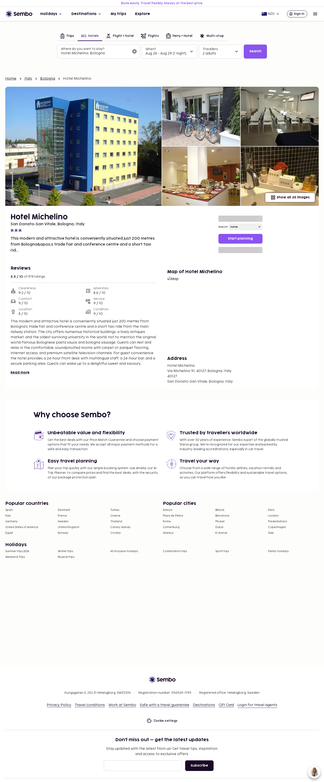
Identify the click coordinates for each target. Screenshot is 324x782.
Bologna (47, 79)
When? (150, 49)
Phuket (220, 521)
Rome (167, 521)
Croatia (115, 533)
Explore (142, 14)
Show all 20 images (293, 197)
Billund (219, 510)
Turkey (114, 510)
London (273, 515)
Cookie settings (166, 720)
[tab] (67, 36)
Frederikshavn (277, 521)
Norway (63, 533)
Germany (11, 521)
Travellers (210, 49)
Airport (223, 227)
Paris (271, 510)
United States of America (21, 527)
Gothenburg (171, 527)
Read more (20, 372)
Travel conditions (90, 705)
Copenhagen (277, 527)
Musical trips (66, 557)
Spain (9, 510)
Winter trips (65, 551)
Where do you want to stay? (82, 49)
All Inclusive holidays (124, 551)
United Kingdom (68, 527)
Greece (115, 515)
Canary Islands (120, 527)
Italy (28, 79)
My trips (118, 14)
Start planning (240, 238)
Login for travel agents (257, 705)
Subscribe (199, 765)
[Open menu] (315, 13)
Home (11, 79)
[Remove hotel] (134, 51)
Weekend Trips (15, 557)
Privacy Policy (59, 705)
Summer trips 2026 (17, 551)
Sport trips (222, 551)
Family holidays (278, 551)
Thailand (116, 521)
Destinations (84, 14)
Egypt (9, 533)
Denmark (64, 510)
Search (255, 51)
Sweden (63, 521)
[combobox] (95, 53)
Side (271, 533)
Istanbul (168, 533)
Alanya (167, 510)
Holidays (48, 14)
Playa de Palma (173, 515)
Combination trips (175, 551)
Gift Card (226, 705)
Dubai (219, 527)
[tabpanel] (162, 52)
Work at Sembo (122, 705)
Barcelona (222, 515)
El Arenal (221, 533)
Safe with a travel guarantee (164, 705)
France (62, 515)
